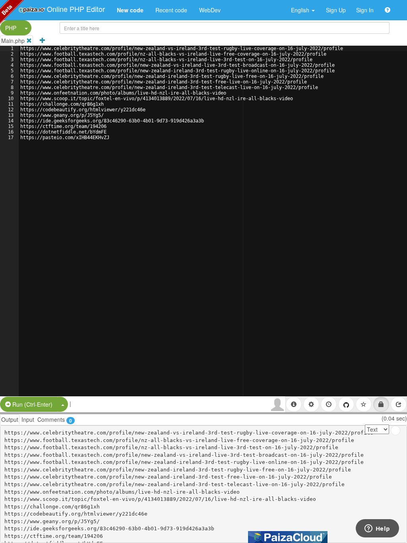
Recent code (171, 10)
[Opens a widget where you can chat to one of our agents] (377, 529)
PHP (10, 28)
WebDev (210, 10)
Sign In (365, 10)
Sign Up (336, 10)
